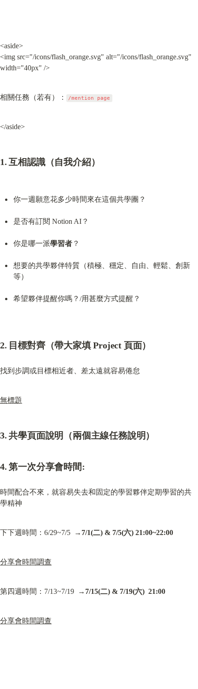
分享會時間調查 (26, 562)
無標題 (11, 400)
